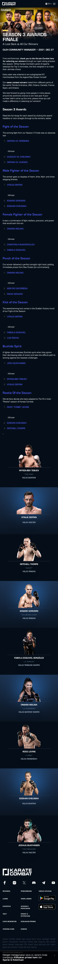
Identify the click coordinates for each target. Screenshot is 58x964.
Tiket (5, 914)
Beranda (6, 891)
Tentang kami (8, 929)
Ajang (5, 899)
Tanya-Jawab (26, 899)
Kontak (24, 929)
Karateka (7, 906)
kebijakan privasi (28, 921)
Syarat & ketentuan (25, 915)
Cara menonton (9, 921)
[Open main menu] (55, 3)
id (49, 4)
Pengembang (26, 891)
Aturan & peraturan (25, 907)
